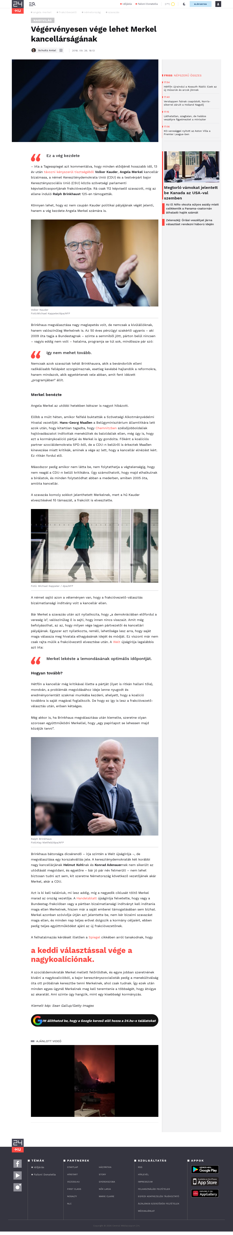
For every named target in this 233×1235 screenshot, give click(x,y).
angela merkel (42, 12)
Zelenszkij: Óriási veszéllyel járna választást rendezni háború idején (190, 222)
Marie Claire (106, 1196)
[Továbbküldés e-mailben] (16, 161)
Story (102, 1174)
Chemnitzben (106, 428)
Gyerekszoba (107, 1181)
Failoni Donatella (148, 4)
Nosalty (72, 1196)
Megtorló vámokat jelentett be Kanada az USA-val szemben (191, 192)
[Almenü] (32, 4)
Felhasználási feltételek (154, 1189)
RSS (140, 1167)
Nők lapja (105, 1189)
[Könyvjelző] (16, 172)
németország (92, 12)
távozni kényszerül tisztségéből (69, 172)
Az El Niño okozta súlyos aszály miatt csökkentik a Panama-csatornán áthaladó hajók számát (192, 208)
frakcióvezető (67, 12)
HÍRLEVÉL (143, 1174)
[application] (94, 1081)
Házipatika (105, 1167)
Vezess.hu (73, 1181)
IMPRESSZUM (145, 1181)
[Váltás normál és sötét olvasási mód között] (184, 4)
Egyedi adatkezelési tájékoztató (158, 1196)
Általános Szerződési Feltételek (158, 1203)
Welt (116, 642)
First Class (74, 1189)
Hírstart (72, 1174)
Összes (196, 75)
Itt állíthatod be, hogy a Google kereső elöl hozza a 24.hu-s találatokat (99, 1021)
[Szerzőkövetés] (61, 50)
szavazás (113, 12)
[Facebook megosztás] (16, 151)
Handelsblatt (86, 898)
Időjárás (127, 4)
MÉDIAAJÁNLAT (146, 1211)
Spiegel (94, 937)
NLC (69, 1203)
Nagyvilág (42, 20)
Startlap (72, 1167)
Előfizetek (200, 4)
